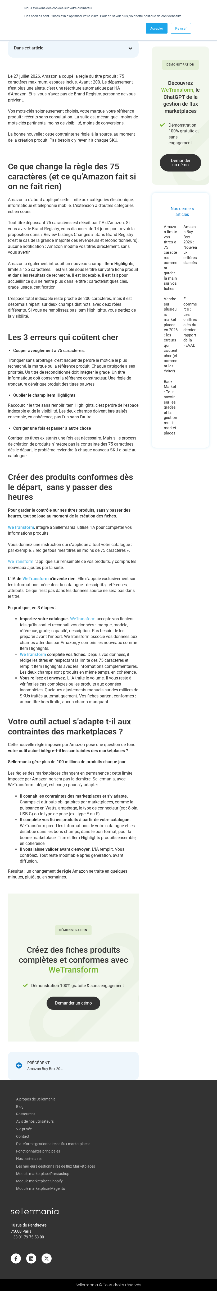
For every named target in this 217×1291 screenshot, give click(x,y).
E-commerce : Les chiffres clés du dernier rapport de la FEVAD (190, 322)
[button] (130, 48)
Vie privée (24, 1129)
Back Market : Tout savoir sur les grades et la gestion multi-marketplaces (170, 407)
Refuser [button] (181, 28)
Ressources (25, 1114)
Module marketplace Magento (40, 1188)
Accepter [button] (156, 28)
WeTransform (20, 561)
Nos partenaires (29, 1158)
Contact (22, 1136)
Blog (20, 1106)
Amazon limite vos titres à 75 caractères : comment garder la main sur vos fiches (170, 257)
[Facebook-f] (16, 1258)
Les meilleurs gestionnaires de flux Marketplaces (55, 1166)
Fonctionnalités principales (38, 1151)
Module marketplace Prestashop (42, 1174)
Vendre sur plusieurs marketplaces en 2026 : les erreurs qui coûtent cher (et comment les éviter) (171, 335)
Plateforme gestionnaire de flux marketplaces (53, 1144)
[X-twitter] (47, 1258)
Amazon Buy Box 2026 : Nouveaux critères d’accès (190, 244)
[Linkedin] (31, 1258)
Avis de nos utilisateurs (35, 1121)
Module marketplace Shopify (39, 1181)
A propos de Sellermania (36, 1099)
